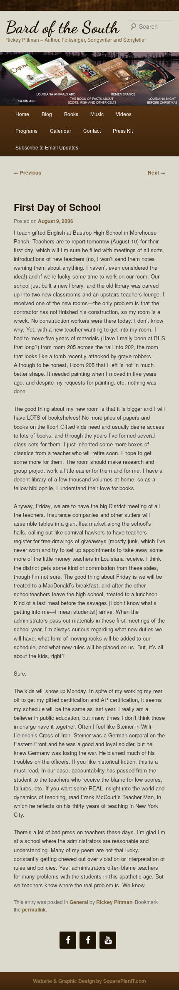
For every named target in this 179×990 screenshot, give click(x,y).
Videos (124, 113)
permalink (34, 909)
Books (71, 113)
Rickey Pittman (114, 902)
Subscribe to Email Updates (46, 147)
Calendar (60, 130)
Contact (92, 130)
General (79, 902)
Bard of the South (62, 27)
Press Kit (123, 130)
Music (97, 113)
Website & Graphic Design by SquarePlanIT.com (89, 981)
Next (156, 172)
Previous (27, 172)
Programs (26, 130)
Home (22, 113)
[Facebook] (68, 940)
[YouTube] (107, 940)
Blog (47, 113)
